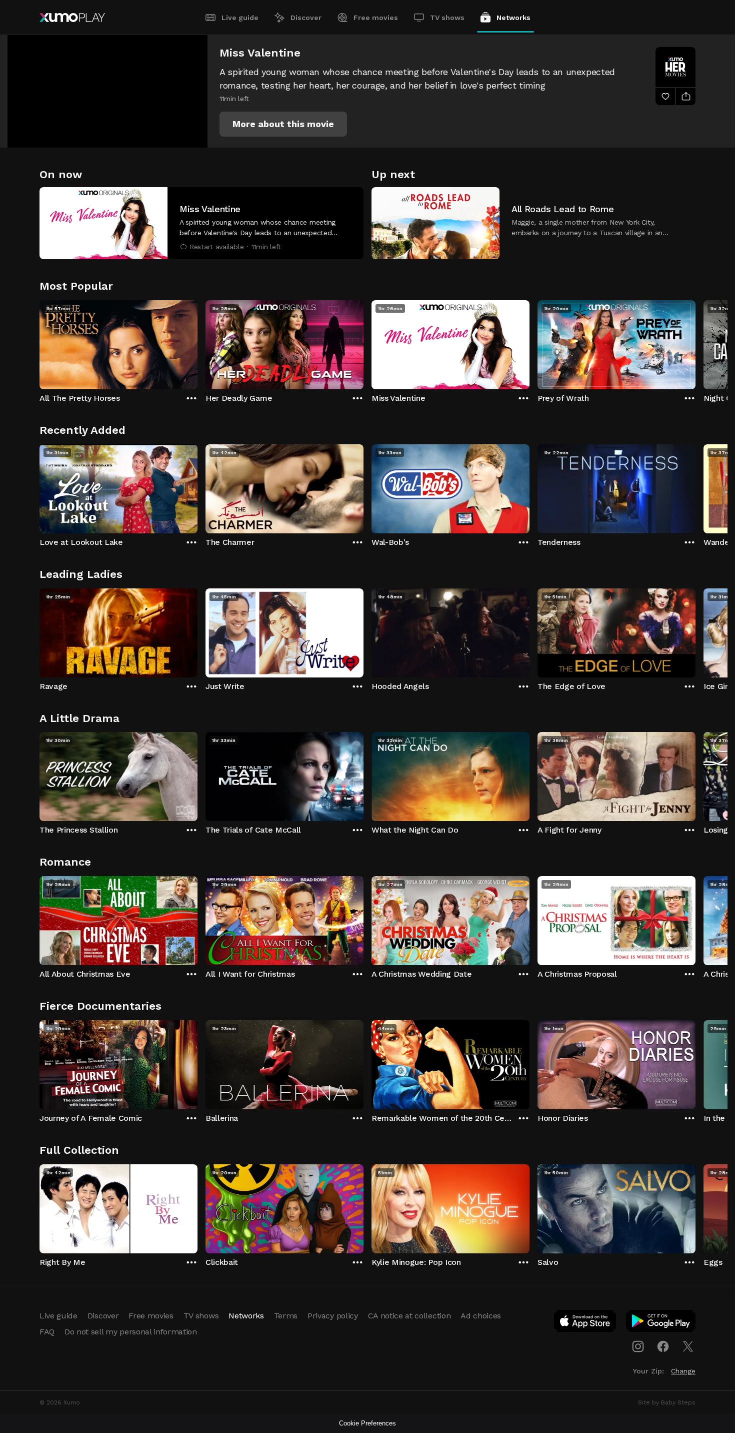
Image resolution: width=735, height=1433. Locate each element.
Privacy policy (333, 1315)
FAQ (47, 1331)
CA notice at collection (409, 1315)
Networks (513, 18)
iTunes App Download (585, 1323)
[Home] (72, 17)
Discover (306, 18)
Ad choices (480, 1315)
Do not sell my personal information (130, 1331)
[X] (688, 1346)
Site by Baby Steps (667, 1402)
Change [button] (683, 1371)
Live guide (240, 18)
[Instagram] (638, 1346)
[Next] (696, 342)
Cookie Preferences (367, 1423)
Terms (286, 1315)
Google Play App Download (661, 1323)
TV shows (447, 18)
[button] (283, 124)
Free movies (376, 18)
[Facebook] (663, 1346)
